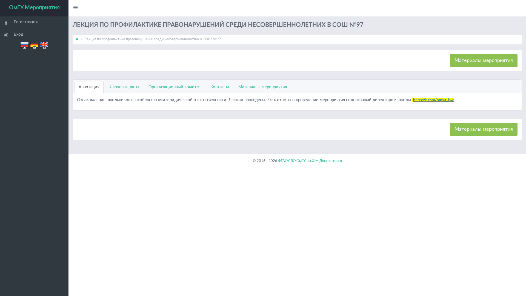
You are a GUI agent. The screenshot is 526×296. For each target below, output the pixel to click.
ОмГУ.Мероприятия (34, 7)
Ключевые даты (123, 87)
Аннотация (89, 87)
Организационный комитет (174, 87)
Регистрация (26, 22)
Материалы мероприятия (483, 60)
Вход (18, 34)
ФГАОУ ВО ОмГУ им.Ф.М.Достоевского (310, 161)
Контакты (219, 87)
